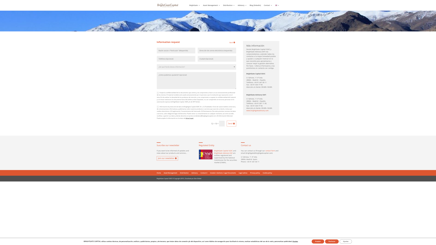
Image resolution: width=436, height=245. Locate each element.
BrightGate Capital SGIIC (223, 151)
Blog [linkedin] (255, 5)
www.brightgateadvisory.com (257, 110)
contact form (270, 151)
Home (159, 173)
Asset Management (210, 5)
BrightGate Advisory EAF (223, 153)
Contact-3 (204, 173)
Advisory (241, 5)
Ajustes (295, 241)
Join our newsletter (166, 158)
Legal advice (243, 173)
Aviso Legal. (190, 118)
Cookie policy (267, 173)
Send (230, 123)
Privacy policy (255, 173)
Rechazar (331, 241)
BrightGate (193, 5)
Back (231, 42)
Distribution (228, 5)
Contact (267, 5)
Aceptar (318, 241)
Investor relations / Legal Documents (223, 173)
